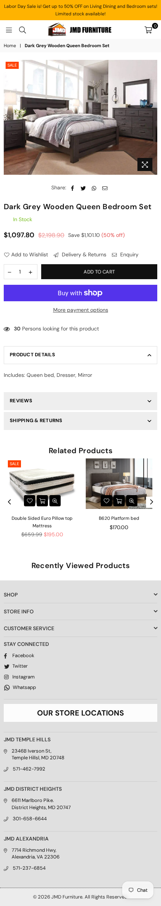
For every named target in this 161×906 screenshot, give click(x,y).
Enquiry (129, 254)
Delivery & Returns (83, 254)
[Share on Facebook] (72, 188)
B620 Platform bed (119, 518)
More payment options (80, 309)
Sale (12, 65)
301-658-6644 (30, 818)
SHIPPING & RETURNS (36, 420)
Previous (9, 502)
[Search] (22, 29)
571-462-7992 (29, 769)
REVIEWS (21, 400)
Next (151, 502)
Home (10, 46)
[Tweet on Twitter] (83, 188)
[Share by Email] (105, 188)
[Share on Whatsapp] (94, 188)
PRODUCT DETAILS (32, 354)
